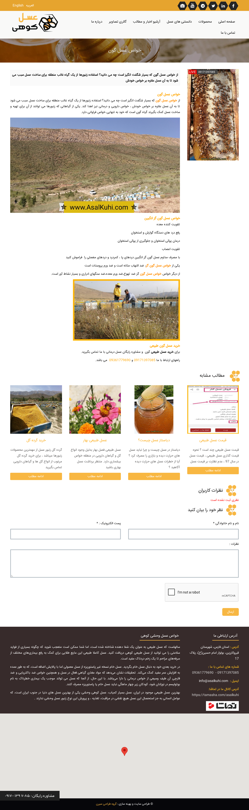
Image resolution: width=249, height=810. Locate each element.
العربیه (30, 5)
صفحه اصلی (226, 21)
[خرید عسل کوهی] (36, 22)
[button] (124, 751)
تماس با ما (228, 33)
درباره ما (96, 21)
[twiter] (213, 5)
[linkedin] (223, 5)
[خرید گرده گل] (36, 409)
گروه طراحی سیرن (106, 804)
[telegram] (203, 5)
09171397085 (228, 672)
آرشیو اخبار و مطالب (146, 21)
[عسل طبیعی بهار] (95, 409)
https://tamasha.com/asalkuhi (215, 695)
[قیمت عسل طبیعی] (213, 409)
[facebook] (234, 5)
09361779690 (202, 672)
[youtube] (193, 5)
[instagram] (183, 5)
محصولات (205, 21)
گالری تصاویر (117, 21)
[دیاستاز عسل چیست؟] (154, 409)
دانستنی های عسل (179, 21)
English (18, 5)
